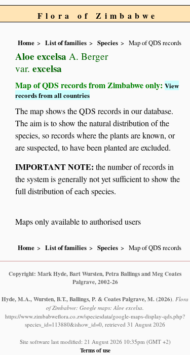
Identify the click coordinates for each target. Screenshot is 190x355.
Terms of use (95, 350)
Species (107, 42)
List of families (66, 42)
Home (26, 42)
